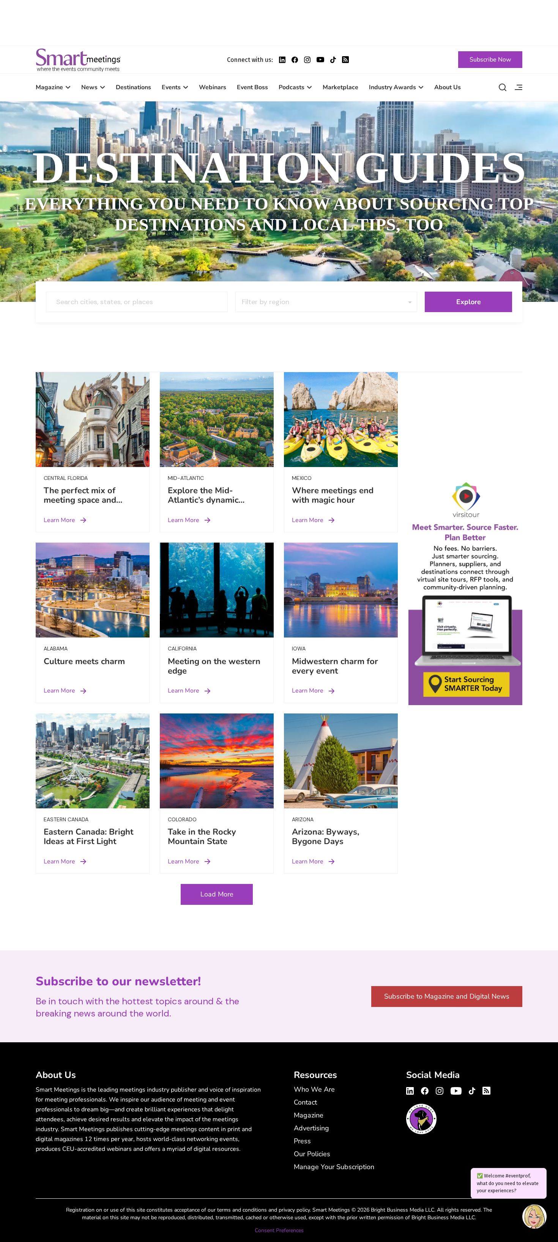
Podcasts (291, 87)
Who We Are (314, 1089)
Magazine (49, 87)
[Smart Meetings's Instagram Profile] (307, 60)
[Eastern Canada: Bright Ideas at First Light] (93, 760)
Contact (305, 1102)
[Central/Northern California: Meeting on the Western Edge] (217, 590)
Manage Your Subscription (334, 1166)
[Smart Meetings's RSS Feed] (345, 59)
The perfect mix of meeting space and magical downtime (80, 500)
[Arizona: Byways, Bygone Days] (341, 760)
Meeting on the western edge (214, 666)
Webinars (212, 87)
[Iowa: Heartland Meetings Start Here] (341, 590)
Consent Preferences (279, 1230)
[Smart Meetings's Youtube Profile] (320, 59)
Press (302, 1141)
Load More (216, 894)
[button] (534, 1217)
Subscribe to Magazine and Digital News (446, 996)
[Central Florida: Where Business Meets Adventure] (93, 419)
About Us (447, 87)
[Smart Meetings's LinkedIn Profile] (282, 60)
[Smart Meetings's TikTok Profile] (333, 60)
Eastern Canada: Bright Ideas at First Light (88, 836)
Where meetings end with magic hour (333, 495)
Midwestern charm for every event (335, 666)
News (89, 87)
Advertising (311, 1128)
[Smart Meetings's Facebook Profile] (295, 60)
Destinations (133, 87)
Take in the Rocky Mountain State (202, 836)
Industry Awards (392, 87)
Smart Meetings (78, 59)
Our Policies (312, 1153)
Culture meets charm (84, 661)
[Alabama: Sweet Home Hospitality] (93, 590)
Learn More (59, 520)
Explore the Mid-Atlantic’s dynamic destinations (203, 500)
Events (171, 87)
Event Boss (252, 87)
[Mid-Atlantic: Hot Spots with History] (217, 419)
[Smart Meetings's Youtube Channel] (456, 1089)
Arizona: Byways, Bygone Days (325, 836)
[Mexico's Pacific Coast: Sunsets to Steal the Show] (341, 419)
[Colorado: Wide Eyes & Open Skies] (217, 760)
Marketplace (340, 87)
